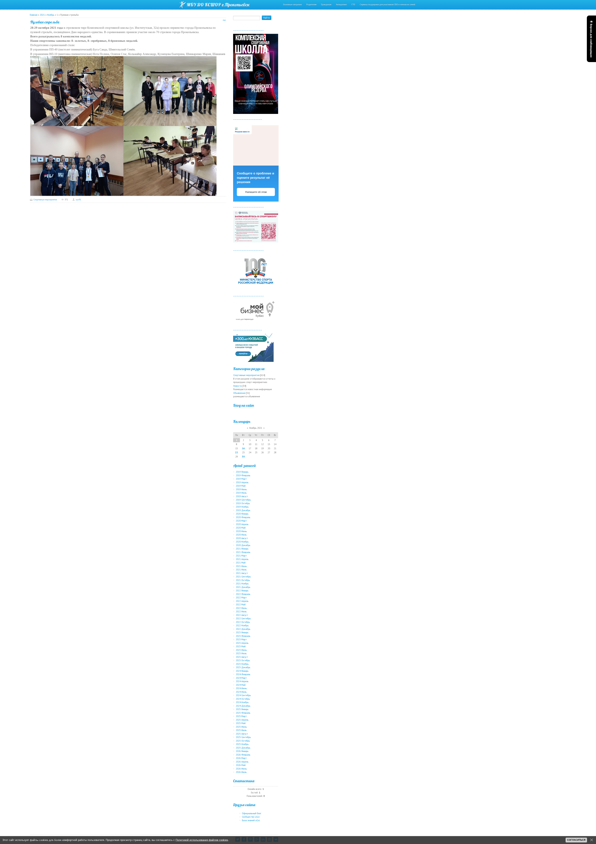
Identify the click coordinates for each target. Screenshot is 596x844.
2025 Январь (242, 709)
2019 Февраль (243, 475)
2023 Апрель (242, 642)
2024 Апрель (242, 681)
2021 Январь (242, 548)
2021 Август (242, 573)
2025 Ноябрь (242, 744)
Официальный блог (251, 813)
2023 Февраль (243, 636)
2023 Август (242, 656)
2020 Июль (241, 534)
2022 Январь (242, 590)
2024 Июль (241, 691)
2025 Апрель (242, 719)
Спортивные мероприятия (45, 199)
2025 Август (242, 733)
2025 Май (241, 723)
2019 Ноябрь (242, 506)
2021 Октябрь (243, 580)
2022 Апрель (242, 601)
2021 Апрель (242, 559)
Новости (237, 385)
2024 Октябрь (243, 698)
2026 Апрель (242, 761)
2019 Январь (242, 471)
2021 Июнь (241, 566)
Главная (33, 14)
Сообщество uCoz (251, 816)
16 (243, 448)
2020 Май (241, 527)
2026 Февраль (243, 754)
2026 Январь (242, 751)
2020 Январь (242, 513)
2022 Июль (241, 611)
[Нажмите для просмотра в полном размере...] (76, 90)
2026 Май (241, 765)
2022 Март (241, 597)
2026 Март (241, 758)
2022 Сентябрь (243, 618)
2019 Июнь (241, 489)
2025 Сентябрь (243, 737)
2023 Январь (242, 632)
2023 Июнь (241, 649)
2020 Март (241, 520)
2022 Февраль (243, 594)
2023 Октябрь (243, 660)
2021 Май (241, 562)
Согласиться (576, 840)
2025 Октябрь (243, 740)
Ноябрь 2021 (255, 427)
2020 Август (242, 538)
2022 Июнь (241, 608)
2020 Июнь (241, 531)
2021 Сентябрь (243, 576)
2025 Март (241, 716)
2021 (42, 14)
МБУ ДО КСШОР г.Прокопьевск (218, 5)
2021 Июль (241, 569)
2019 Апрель (242, 482)
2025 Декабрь (243, 747)
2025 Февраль (243, 712)
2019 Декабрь (243, 510)
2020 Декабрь (243, 545)
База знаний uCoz (251, 820)
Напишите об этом (256, 192)
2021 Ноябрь (242, 583)
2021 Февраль (243, 552)
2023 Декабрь (243, 667)
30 (243, 456)
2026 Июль (241, 772)
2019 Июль (241, 492)
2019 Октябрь (243, 503)
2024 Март (241, 677)
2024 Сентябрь (243, 695)
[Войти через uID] (255, 412)
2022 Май (241, 604)
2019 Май (241, 485)
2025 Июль (241, 730)
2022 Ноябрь (242, 625)
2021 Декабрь (243, 587)
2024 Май (241, 684)
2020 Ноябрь (242, 541)
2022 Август (242, 615)
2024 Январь (242, 670)
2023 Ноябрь (242, 663)
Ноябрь (50, 14)
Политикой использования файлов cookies (202, 840)
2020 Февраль (243, 517)
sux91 (78, 199)
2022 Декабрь (243, 629)
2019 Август (242, 496)
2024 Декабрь (243, 705)
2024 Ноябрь (242, 702)
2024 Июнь (241, 688)
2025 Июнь (241, 726)
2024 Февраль (243, 674)
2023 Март (241, 639)
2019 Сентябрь (243, 499)
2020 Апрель (242, 524)
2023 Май (241, 646)
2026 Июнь (241, 768)
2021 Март (241, 555)
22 (236, 452)
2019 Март (241, 478)
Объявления (239, 393)
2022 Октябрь (243, 622)
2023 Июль (241, 653)
